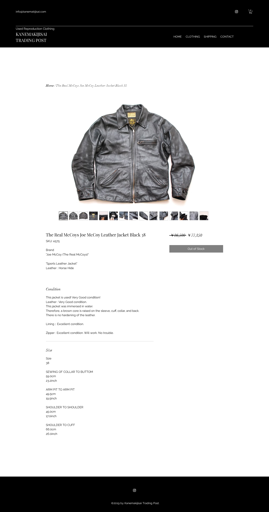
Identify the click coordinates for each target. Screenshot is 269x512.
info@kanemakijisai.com (31, 11)
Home (50, 86)
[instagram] (236, 12)
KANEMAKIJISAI (31, 34)
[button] (250, 12)
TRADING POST (31, 40)
